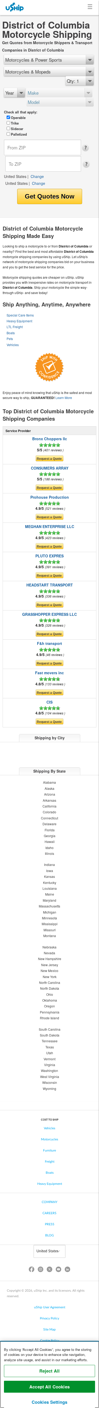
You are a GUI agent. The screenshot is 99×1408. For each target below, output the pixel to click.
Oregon (49, 1006)
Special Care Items (20, 315)
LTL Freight (15, 326)
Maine (49, 894)
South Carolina (49, 1029)
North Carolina (49, 982)
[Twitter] (49, 1270)
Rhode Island (49, 1018)
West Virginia (49, 1076)
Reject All (49, 1371)
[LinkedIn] (67, 1270)
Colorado (49, 812)
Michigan (49, 912)
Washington (49, 1070)
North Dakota (49, 988)
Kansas (49, 876)
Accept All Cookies (49, 1387)
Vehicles (13, 344)
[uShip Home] (15, 7)
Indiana (49, 864)
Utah (49, 1053)
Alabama (49, 782)
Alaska (49, 788)
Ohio (49, 994)
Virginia (49, 1064)
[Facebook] (31, 1270)
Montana (49, 935)
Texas (49, 1047)
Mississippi (50, 923)
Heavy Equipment (19, 321)
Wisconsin (49, 1082)
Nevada (49, 953)
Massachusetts (49, 906)
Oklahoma (49, 1000)
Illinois (49, 853)
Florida (50, 830)
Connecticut (49, 818)
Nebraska (49, 947)
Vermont (49, 1059)
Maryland (49, 900)
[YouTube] (58, 1270)
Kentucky (49, 882)
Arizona (49, 794)
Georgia (49, 835)
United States (15, 176)
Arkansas (49, 800)
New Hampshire (49, 958)
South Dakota (49, 1035)
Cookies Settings (50, 1402)
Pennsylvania (49, 1012)
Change (37, 176)
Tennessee (50, 1041)
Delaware (49, 824)
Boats (11, 333)
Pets (10, 338)
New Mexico (49, 970)
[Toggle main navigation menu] (91, 7)
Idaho (49, 847)
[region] (49, 1374)
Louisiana (50, 888)
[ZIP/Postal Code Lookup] (87, 148)
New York (49, 976)
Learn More (63, 397)
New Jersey (49, 964)
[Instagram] (40, 1270)
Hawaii (50, 841)
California (49, 806)
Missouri (50, 930)
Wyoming (49, 1088)
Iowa (49, 870)
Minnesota (49, 918)
